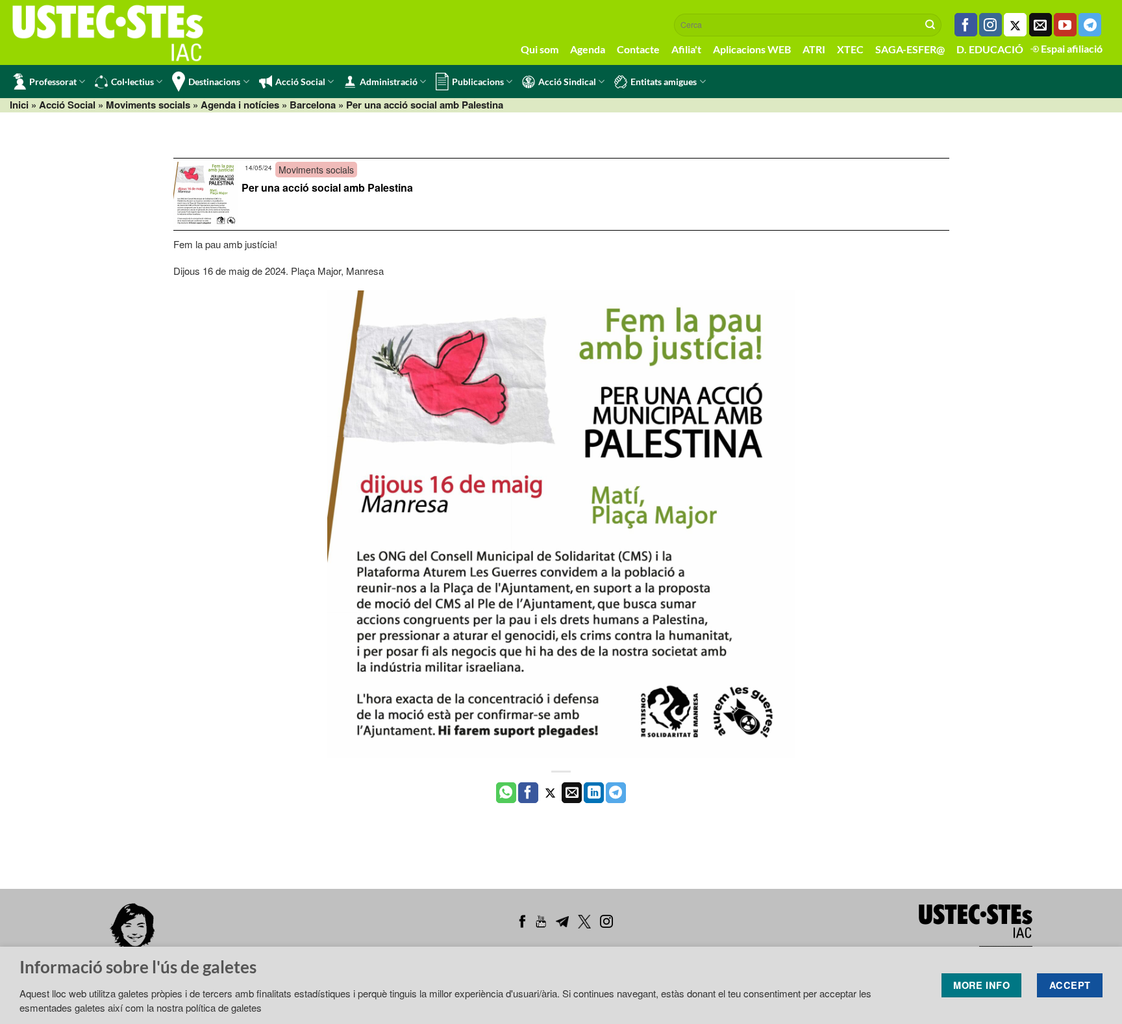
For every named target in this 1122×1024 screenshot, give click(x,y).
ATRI (814, 49)
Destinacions (214, 81)
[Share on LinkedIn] (594, 792)
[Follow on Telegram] (1089, 24)
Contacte (638, 49)
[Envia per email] (572, 792)
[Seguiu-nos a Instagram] (990, 24)
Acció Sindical (567, 81)
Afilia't (686, 49)
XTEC (850, 49)
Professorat (53, 81)
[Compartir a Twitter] (550, 792)
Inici (19, 104)
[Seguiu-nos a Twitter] (1015, 24)
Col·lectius (132, 81)
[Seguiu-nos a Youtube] (1065, 24)
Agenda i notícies (240, 104)
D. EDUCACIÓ (989, 49)
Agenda (587, 49)
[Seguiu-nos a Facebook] (965, 24)
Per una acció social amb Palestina (327, 187)
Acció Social (300, 81)
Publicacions (478, 81)
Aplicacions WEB (752, 49)
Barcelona (313, 104)
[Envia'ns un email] (1040, 24)
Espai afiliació (1071, 48)
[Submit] (930, 24)
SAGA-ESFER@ (910, 49)
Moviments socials (148, 104)
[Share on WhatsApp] (506, 792)
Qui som (539, 49)
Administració (389, 81)
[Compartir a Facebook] (528, 792)
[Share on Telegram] (616, 792)
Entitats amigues (663, 81)
